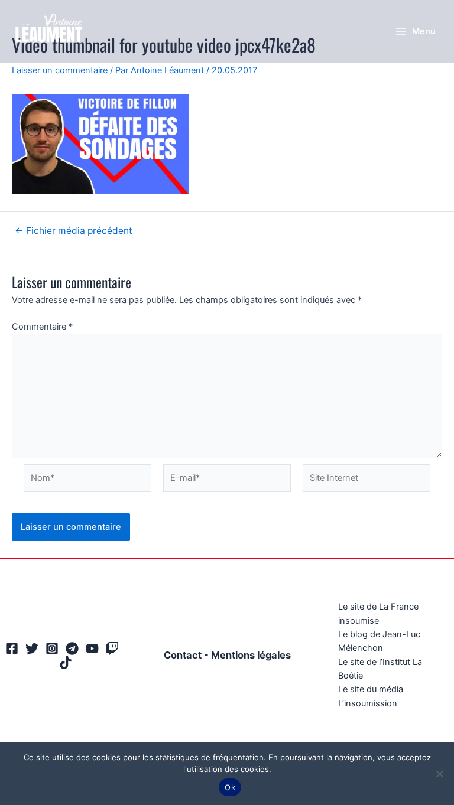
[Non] (439, 774)
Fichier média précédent (73, 231)
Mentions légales (251, 655)
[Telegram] (72, 648)
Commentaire (42, 326)
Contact (183, 655)
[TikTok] (65, 662)
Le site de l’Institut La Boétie (380, 669)
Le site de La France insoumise (378, 613)
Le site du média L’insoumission (370, 696)
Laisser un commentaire (60, 70)
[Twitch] (112, 648)
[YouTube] (92, 648)
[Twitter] (31, 648)
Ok (230, 787)
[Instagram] (52, 648)
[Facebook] (11, 648)
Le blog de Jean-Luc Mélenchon (379, 641)
